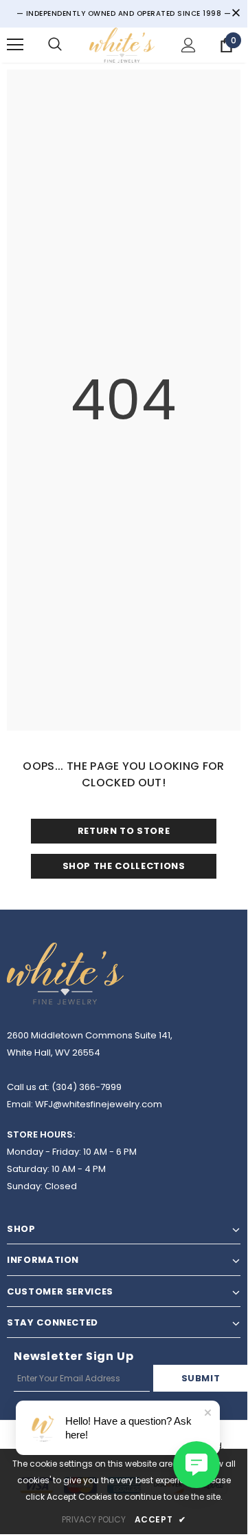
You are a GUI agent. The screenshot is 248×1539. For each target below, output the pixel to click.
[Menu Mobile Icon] (15, 44)
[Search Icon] (55, 45)
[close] (236, 14)
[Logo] (122, 45)
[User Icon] (188, 45)
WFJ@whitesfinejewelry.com (98, 1104)
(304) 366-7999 (87, 1086)
